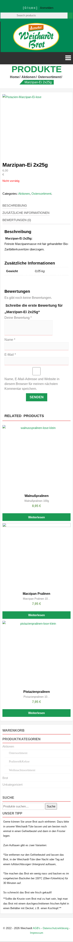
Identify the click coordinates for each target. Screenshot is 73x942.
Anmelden (46, 7)
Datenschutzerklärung (55, 928)
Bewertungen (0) (16, 220)
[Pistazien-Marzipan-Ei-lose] (36, 124)
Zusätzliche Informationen (25, 212)
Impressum (36, 932)
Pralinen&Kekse (19, 761)
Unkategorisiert (12, 784)
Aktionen (28, 77)
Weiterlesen (36, 517)
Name (9, 339)
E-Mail (10, 354)
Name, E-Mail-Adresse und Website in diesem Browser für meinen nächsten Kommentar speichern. (31, 383)
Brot (5, 778)
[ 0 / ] (29, 7)
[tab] (14, 205)
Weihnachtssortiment (22, 770)
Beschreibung (14, 205)
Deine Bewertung (18, 317)
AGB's (36, 928)
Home (14, 77)
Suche (51, 806)
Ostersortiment (49, 77)
